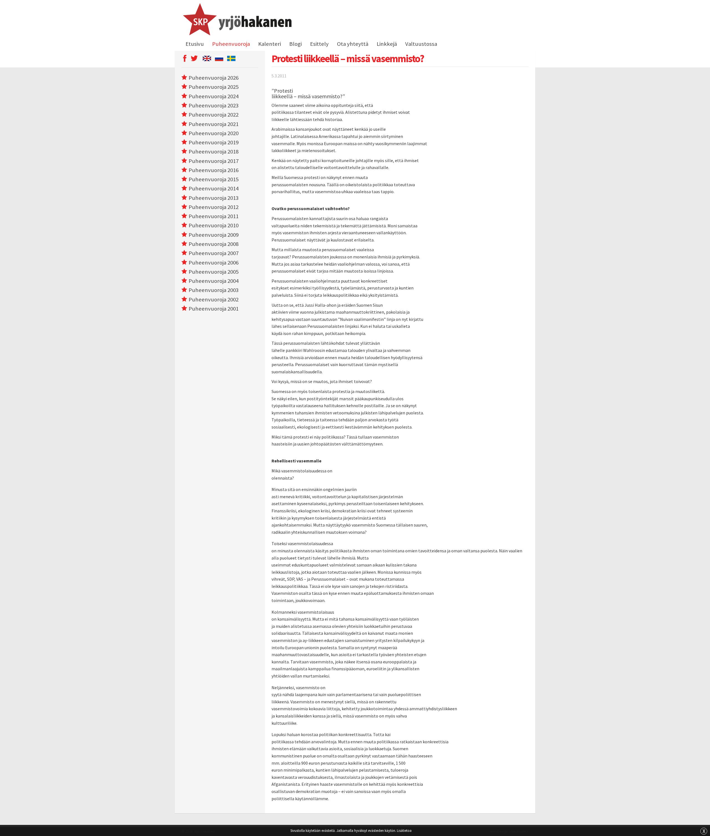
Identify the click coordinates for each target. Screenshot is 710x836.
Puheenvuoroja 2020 (214, 133)
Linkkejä (387, 43)
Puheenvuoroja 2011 (214, 216)
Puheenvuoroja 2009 (214, 234)
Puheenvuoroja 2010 (214, 225)
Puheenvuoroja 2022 (214, 114)
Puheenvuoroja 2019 (214, 142)
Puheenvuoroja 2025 (214, 86)
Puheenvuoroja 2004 (214, 280)
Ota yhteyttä (352, 43)
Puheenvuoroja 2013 (214, 198)
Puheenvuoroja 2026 (214, 77)
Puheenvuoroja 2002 (214, 299)
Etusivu (195, 43)
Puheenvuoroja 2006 (214, 262)
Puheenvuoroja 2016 (214, 170)
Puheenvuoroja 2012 (214, 207)
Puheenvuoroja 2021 (214, 124)
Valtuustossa (421, 43)
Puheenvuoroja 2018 (214, 151)
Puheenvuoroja (231, 43)
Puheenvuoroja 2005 (214, 271)
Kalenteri (269, 43)
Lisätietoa (404, 830)
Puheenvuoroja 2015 (214, 179)
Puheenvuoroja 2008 (214, 244)
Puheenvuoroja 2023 (214, 105)
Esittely (319, 43)
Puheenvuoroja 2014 (214, 188)
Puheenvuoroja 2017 (214, 161)
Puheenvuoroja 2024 (214, 96)
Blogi (295, 43)
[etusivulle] (236, 20)
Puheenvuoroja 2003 (214, 290)
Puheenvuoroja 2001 (214, 308)
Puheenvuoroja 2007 (214, 253)
